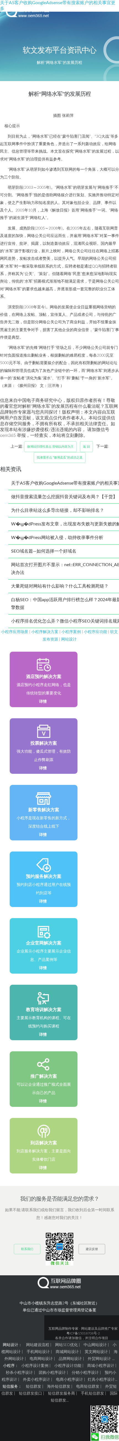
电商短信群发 (87, 1387)
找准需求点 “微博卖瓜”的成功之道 (59, 457)
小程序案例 (71, 632)
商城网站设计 (67, 1352)
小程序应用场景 (14, 632)
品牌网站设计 (70, 1359)
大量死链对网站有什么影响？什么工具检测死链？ (59, 586)
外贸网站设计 (99, 1359)
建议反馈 (92, 1249)
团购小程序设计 (52, 1373)
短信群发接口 (30, 1393)
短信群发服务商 (61, 1393)
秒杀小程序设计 (19, 1373)
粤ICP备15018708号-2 (83, 1333)
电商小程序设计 (69, 1380)
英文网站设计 (96, 1352)
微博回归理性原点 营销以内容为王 (50, 446)
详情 (43, 702)
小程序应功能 (95, 632)
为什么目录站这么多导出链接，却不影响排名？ (57, 510)
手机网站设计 (38, 1352)
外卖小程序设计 (36, 1380)
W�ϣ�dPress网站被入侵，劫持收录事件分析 (57, 537)
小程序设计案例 (34, 1366)
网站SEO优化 (66, 1345)
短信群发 (33, 1387)
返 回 (86, 446)
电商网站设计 (41, 1359)
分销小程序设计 (85, 1373)
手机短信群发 (92, 1393)
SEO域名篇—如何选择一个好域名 (43, 551)
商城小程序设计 (100, 1366)
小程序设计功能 (67, 1366)
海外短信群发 (58, 1387)
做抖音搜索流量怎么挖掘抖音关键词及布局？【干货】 (64, 497)
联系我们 (27, 1249)
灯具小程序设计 (101, 1380)
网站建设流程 (37, 1345)
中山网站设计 (95, 1345)
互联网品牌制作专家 (63, 1328)
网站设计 (69, 639)
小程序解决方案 (44, 632)
